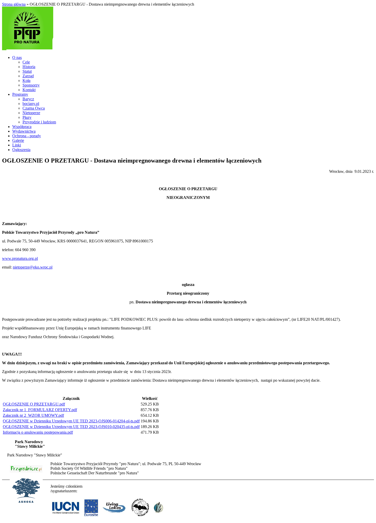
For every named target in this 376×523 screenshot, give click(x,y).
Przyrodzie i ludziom (39, 122)
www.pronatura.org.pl (20, 258)
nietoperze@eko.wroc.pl (32, 267)
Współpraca (21, 126)
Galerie (18, 140)
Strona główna (14, 4)
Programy (20, 94)
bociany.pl (31, 103)
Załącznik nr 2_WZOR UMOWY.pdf (33, 415)
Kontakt (29, 90)
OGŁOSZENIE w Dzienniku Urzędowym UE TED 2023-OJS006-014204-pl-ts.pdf (71, 421)
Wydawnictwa (24, 131)
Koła (26, 80)
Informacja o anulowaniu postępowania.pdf (38, 432)
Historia (29, 67)
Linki (16, 145)
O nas (17, 57)
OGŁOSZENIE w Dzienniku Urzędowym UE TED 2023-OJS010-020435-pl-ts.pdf (71, 426)
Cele (26, 62)
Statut (27, 71)
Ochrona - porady (26, 136)
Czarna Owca (34, 108)
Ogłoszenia (21, 149)
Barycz (28, 99)
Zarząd (28, 76)
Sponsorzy (31, 85)
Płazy (27, 117)
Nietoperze (31, 113)
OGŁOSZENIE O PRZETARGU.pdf (34, 404)
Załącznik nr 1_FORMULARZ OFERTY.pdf (40, 410)
